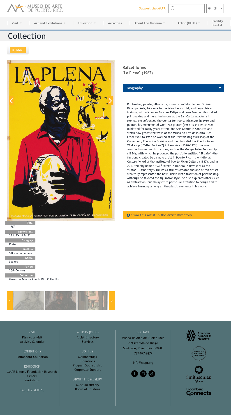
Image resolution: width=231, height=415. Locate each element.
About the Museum (148, 23)
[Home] (35, 8)
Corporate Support (87, 369)
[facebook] (134, 373)
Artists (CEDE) (88, 332)
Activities (115, 23)
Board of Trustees (87, 389)
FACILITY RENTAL (32, 390)
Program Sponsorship (87, 365)
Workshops (32, 380)
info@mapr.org (143, 362)
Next (110, 100)
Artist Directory (88, 337)
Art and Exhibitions (48, 23)
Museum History (87, 385)
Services (88, 341)
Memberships (87, 357)
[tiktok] (151, 373)
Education (85, 23)
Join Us (87, 351)
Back (19, 50)
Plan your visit (32, 337)
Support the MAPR (152, 8)
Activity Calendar (32, 341)
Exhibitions (32, 351)
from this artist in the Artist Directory (161, 215)
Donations (88, 361)
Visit (15, 23)
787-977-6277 (143, 353)
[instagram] (143, 373)
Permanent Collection (32, 357)
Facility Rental (218, 23)
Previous (11, 100)
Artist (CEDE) (187, 23)
